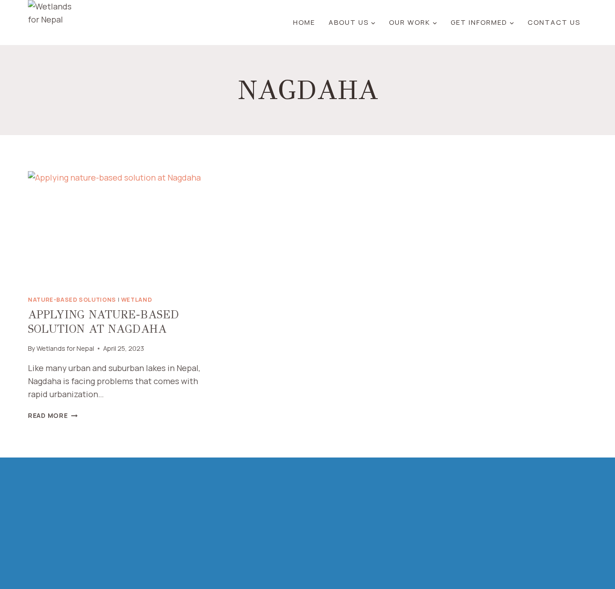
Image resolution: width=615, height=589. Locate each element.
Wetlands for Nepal (65, 348)
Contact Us (554, 22)
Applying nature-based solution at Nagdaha (103, 322)
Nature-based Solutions (72, 300)
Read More (52, 415)
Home (304, 22)
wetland (136, 300)
